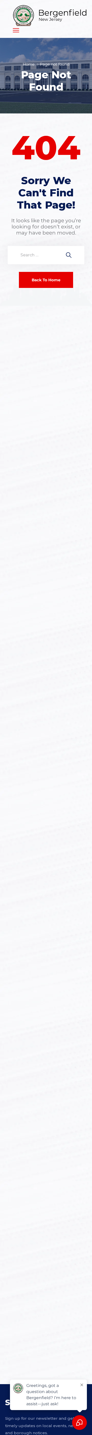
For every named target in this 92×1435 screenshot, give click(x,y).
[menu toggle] (16, 30)
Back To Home (46, 279)
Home (28, 64)
